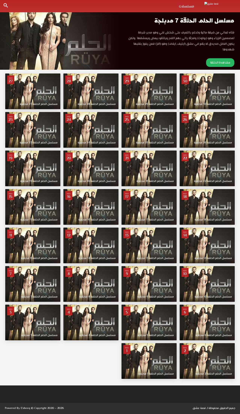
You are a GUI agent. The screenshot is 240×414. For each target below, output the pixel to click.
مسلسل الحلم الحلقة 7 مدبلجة (194, 20)
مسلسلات (186, 6)
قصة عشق (199, 408)
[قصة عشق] (219, 6)
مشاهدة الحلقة (220, 63)
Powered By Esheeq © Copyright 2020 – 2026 (34, 408)
